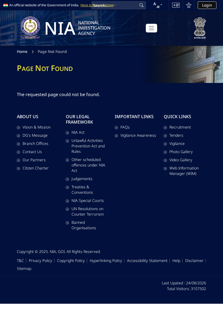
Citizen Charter (36, 168)
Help (176, 260)
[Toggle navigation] (151, 28)
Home (22, 51)
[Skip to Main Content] (176, 5)
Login (207, 5)
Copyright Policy (71, 260)
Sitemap (24, 268)
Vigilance (177, 143)
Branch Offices (35, 143)
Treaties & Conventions (82, 189)
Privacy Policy (40, 260)
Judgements (82, 178)
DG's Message (35, 135)
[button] (157, 5)
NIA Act (78, 132)
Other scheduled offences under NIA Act (88, 165)
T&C (20, 260)
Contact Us (32, 151)
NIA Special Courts (88, 200)
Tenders (176, 135)
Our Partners (34, 159)
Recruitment (180, 127)
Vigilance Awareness (138, 135)
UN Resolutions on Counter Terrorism (88, 211)
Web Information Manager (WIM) (184, 170)
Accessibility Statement (147, 260)
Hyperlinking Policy (106, 260)
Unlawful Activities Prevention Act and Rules (88, 146)
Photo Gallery (181, 151)
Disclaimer (194, 260)
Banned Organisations (84, 225)
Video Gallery (180, 159)
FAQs (125, 127)
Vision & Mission (37, 127)
